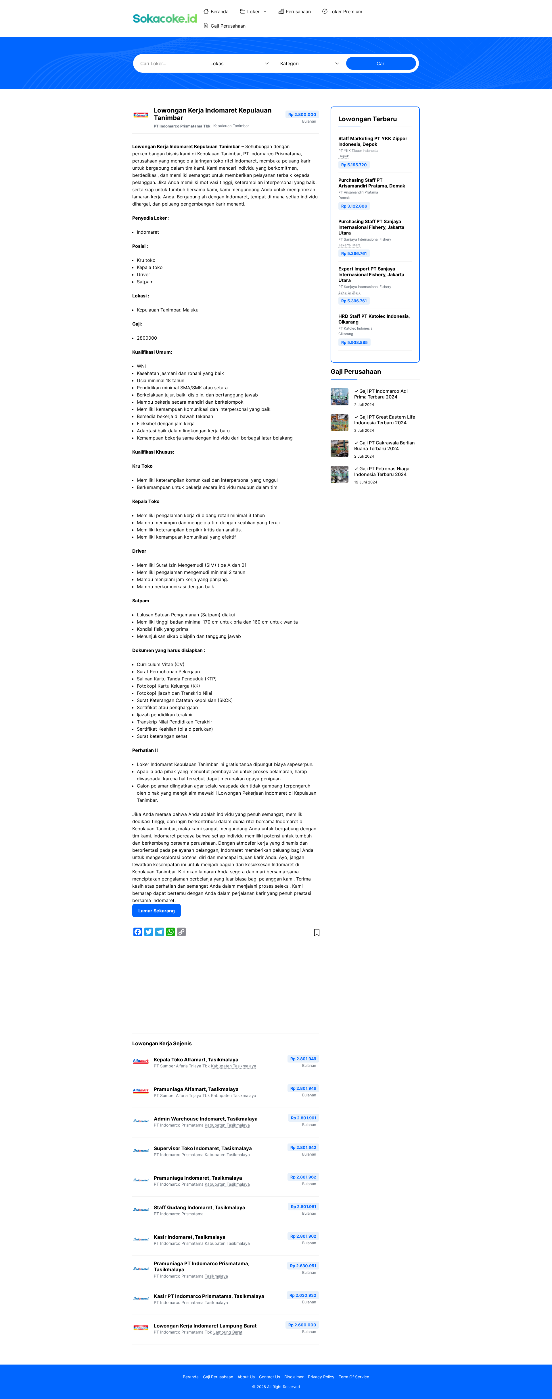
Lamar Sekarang (156, 911)
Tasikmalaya (216, 1276)
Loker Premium (345, 11)
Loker (253, 11)
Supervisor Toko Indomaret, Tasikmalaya (203, 1148)
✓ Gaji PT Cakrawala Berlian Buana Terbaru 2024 (384, 445)
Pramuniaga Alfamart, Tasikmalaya (196, 1089)
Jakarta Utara (349, 245)
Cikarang (345, 334)
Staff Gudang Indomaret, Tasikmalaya (199, 1207)
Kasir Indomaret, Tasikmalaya (189, 1237)
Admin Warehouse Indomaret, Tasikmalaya (206, 1119)
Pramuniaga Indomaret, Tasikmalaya (198, 1178)
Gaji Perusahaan (228, 26)
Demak (344, 198)
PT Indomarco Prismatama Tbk (182, 126)
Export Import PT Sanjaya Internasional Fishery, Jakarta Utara (371, 274)
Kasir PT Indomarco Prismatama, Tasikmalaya (209, 1296)
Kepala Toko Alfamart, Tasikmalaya (196, 1060)
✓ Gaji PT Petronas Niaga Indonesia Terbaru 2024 (381, 471)
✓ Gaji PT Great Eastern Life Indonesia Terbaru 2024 (384, 419)
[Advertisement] (225, 986)
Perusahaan (298, 11)
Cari (381, 63)
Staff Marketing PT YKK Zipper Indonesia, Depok (372, 141)
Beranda (220, 11)
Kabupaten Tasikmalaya (233, 1065)
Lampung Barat (227, 1332)
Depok (343, 156)
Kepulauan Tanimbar (231, 125)
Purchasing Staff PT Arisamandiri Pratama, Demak (371, 183)
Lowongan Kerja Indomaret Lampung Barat (205, 1326)
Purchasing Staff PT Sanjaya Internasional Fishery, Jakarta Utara (371, 227)
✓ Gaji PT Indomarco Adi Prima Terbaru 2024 (381, 394)
